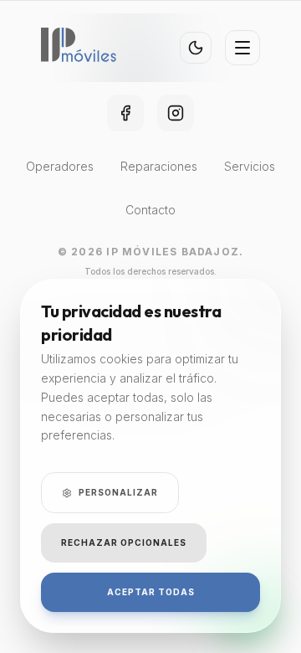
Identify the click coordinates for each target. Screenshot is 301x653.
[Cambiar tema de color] (196, 48)
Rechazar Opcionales (123, 542)
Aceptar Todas (151, 592)
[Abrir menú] (242, 47)
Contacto (150, 210)
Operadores (60, 166)
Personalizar (118, 492)
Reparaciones (158, 166)
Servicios (249, 166)
